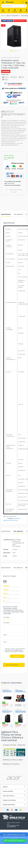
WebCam (21, 11)
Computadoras (5, 689)
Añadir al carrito (11, 705)
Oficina (18, 57)
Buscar (24, 6)
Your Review (6, 622)
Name (5, 635)
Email (5, 642)
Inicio (2, 15)
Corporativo (3, 57)
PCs (9, 11)
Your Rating (6, 617)
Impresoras (14, 11)
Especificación (6, 214)
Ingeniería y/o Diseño (11, 57)
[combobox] (11, 6)
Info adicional (18, 214)
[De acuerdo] (26, 838)
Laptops (3, 11)
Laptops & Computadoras (12, 15)
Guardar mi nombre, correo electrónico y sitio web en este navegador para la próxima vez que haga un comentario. (15, 650)
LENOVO (14, 556)
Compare (15, 192)
